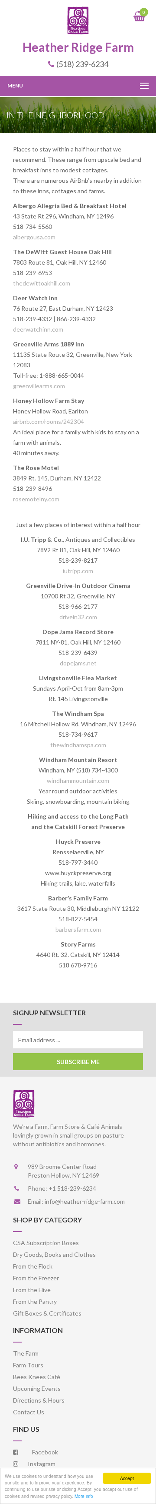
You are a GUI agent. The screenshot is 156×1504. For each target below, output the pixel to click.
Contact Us (28, 1412)
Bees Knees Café (36, 1376)
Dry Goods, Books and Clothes (54, 1254)
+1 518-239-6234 (72, 1188)
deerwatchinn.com (38, 329)
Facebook (42, 1452)
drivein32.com (78, 617)
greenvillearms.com (39, 385)
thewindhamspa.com (78, 745)
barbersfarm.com (78, 929)
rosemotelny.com (36, 499)
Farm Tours (28, 1365)
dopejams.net (78, 663)
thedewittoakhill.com (41, 283)
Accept (127, 1478)
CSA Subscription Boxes (46, 1242)
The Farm (26, 1353)
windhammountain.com (78, 780)
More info (84, 1496)
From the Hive (32, 1289)
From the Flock (32, 1266)
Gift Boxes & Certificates (47, 1313)
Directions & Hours (39, 1400)
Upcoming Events (37, 1388)
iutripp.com (78, 570)
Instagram (39, 1463)
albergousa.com (34, 237)
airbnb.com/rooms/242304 (48, 421)
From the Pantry (35, 1301)
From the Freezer (36, 1278)
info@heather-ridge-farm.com (85, 1201)
